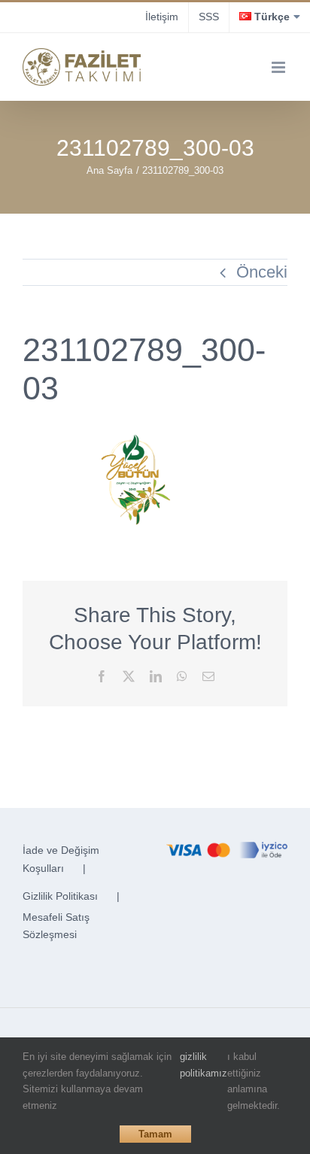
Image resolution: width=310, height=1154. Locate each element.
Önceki (261, 272)
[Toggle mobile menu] (279, 67)
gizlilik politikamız (203, 1065)
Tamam (155, 1134)
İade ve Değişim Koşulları (61, 859)
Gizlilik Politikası (60, 896)
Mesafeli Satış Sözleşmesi (56, 926)
